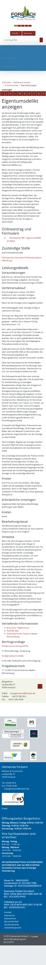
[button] (19, 26)
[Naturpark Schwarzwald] (33, 755)
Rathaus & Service (10, 58)
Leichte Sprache (11, 924)
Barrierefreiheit (11, 921)
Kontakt (8, 912)
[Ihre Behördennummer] (13, 798)
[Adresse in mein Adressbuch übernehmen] (40, 686)
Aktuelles (6, 49)
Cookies (34, 936)
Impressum (9, 915)
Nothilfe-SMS (13, 630)
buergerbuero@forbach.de (22, 693)
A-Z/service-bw (11, 85)
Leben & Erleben (9, 67)
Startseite (6, 82)
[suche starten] (41, 40)
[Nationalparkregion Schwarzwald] (13, 733)
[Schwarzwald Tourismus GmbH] (34, 733)
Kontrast (28, 33)
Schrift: (15, 33)
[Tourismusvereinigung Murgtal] (31, 722)
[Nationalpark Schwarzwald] (10, 722)
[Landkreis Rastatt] (20, 744)
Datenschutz (10, 918)
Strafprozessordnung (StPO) (15, 646)
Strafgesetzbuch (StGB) (12, 656)
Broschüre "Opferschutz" (18, 627)
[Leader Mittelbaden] (12, 755)
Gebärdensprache (12, 927)
